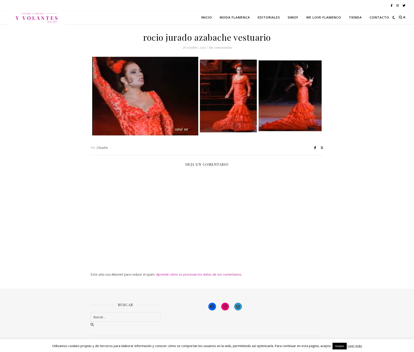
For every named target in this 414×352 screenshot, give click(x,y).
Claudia (102, 148)
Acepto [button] (339, 346)
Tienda (355, 17)
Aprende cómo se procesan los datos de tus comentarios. (199, 274)
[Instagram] (225, 306)
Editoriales (269, 17)
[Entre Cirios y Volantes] (37, 17)
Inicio (206, 17)
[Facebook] (212, 306)
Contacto (379, 17)
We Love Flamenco (323, 17)
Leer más (355, 346)
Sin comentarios (220, 47)
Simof (293, 17)
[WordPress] (238, 306)
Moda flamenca (235, 17)
